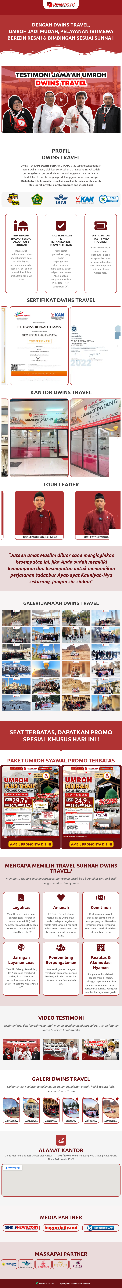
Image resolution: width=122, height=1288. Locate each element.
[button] (61, 99)
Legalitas (21, 907)
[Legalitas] (21, 897)
